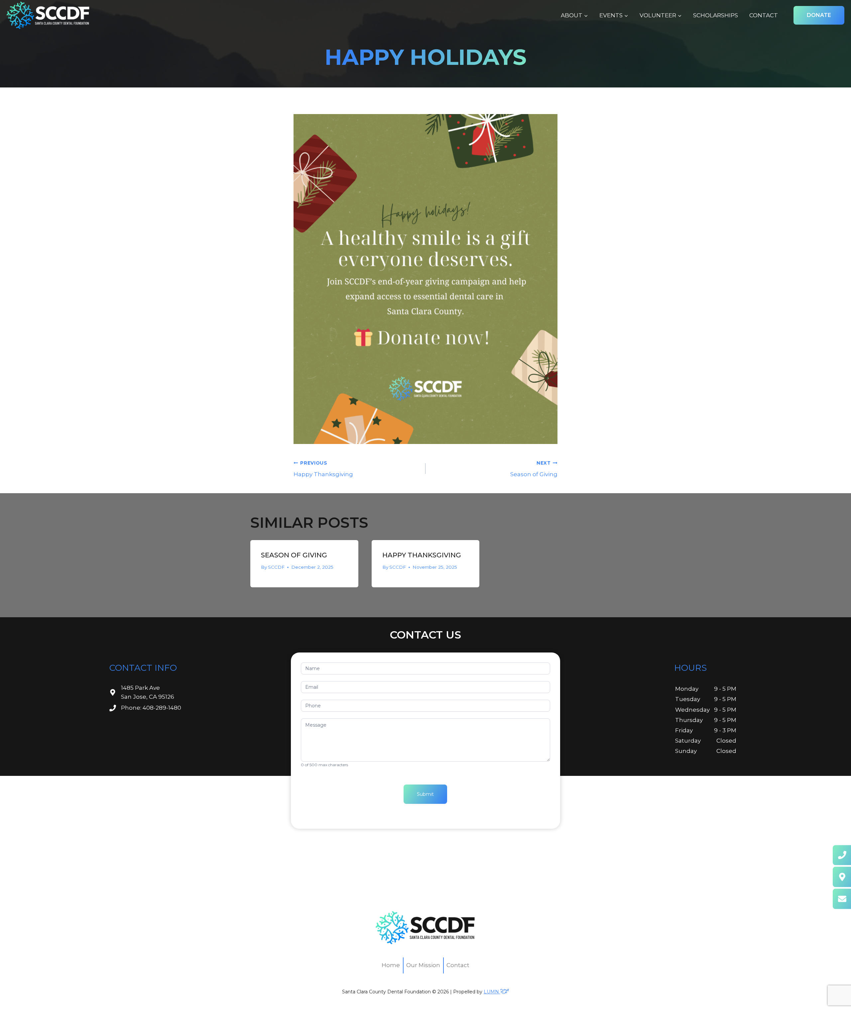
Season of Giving (533, 469)
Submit (425, 794)
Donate (819, 15)
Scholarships (715, 15)
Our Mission (423, 965)
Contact (763, 15)
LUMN (492, 992)
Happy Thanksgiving (323, 469)
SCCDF (276, 567)
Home (391, 965)
